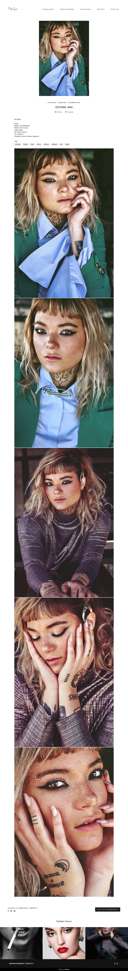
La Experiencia (48, 9)
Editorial (17, 144)
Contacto (29, 963)
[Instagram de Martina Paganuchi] (117, 963)
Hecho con (64, 969)
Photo (39, 144)
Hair (61, 144)
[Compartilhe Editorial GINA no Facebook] (8, 911)
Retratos (101, 9)
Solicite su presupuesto (107, 909)
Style (32, 144)
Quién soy (115, 9)
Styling (25, 144)
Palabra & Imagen (67, 9)
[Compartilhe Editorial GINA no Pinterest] (14, 911)
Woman (46, 144)
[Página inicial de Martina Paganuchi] (13, 9)
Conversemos (85, 9)
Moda (67, 144)
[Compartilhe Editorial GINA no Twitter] (11, 911)
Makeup (54, 144)
